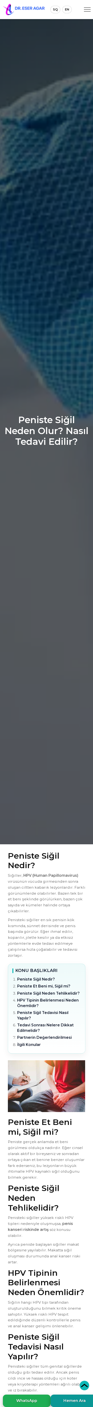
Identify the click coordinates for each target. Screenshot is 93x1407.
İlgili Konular (29, 1044)
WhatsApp (26, 1400)
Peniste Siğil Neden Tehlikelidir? (48, 993)
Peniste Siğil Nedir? (36, 979)
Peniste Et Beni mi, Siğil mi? (43, 986)
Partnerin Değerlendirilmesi (44, 1037)
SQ (55, 9)
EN (67, 9)
